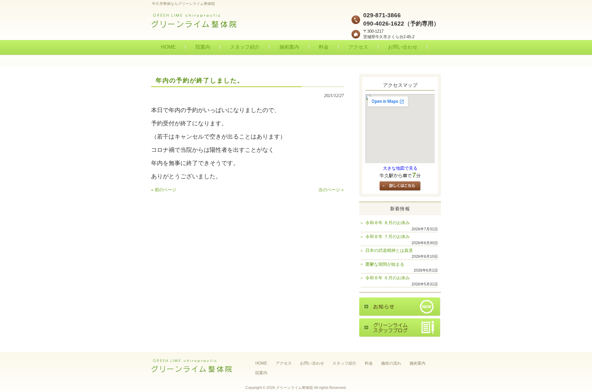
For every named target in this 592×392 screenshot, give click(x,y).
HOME (261, 363)
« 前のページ (163, 190)
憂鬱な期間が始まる (384, 264)
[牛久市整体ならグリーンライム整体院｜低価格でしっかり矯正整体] (194, 26)
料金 (369, 363)
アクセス (284, 363)
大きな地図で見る (400, 168)
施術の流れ (391, 363)
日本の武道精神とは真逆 (389, 250)
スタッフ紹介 (344, 363)
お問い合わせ (312, 363)
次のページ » (331, 190)
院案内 (261, 372)
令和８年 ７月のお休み (387, 236)
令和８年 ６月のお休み (387, 278)
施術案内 (417, 363)
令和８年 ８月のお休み (387, 222)
